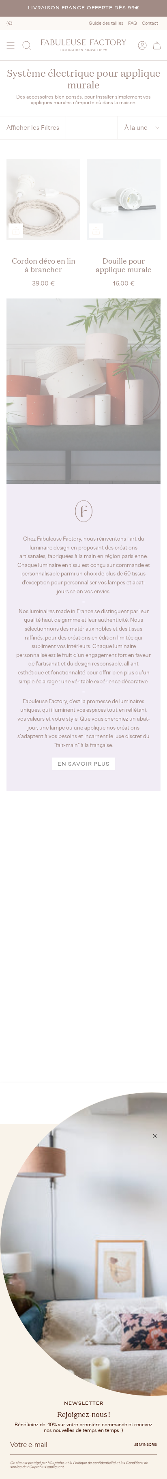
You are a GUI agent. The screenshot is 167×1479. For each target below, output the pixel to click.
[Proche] (155, 1136)
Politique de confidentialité (94, 1463)
